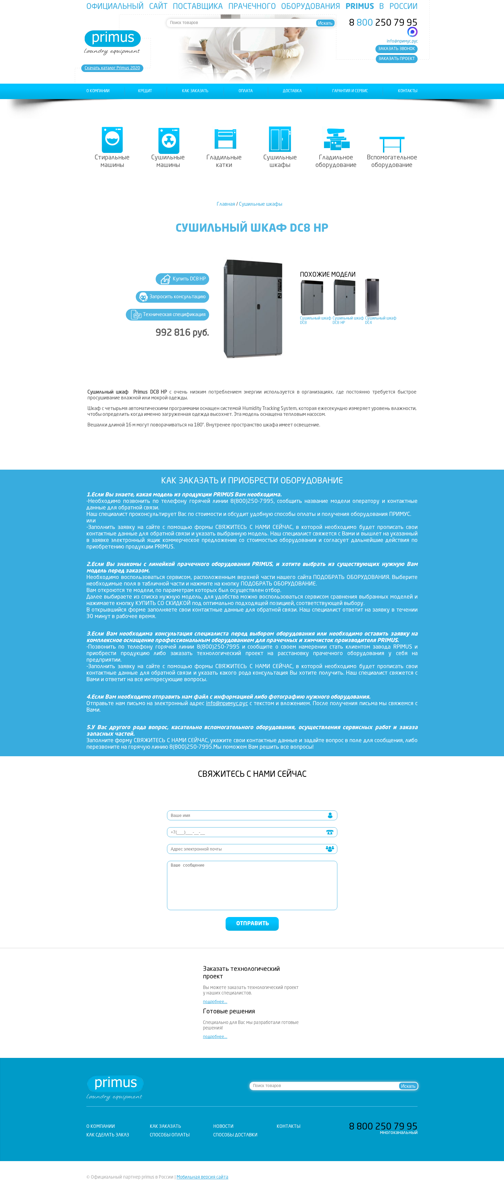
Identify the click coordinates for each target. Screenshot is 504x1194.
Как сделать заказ (107, 1135)
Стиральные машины (112, 161)
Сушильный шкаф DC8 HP (348, 321)
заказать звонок (396, 49)
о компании (97, 91)
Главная (226, 204)
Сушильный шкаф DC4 (380, 321)
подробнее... (215, 1002)
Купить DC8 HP (189, 279)
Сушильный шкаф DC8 (315, 321)
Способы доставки (235, 1135)
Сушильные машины (168, 161)
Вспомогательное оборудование (392, 161)
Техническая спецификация (174, 314)
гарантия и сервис (350, 91)
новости (223, 1126)
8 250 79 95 (383, 23)
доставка (292, 91)
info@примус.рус (402, 41)
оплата (246, 91)
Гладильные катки (224, 161)
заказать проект (397, 59)
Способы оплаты (170, 1135)
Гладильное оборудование (336, 161)
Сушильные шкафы (280, 161)
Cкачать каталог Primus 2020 (112, 68)
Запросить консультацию (177, 296)
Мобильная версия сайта (202, 1177)
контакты (408, 91)
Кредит (145, 91)
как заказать (195, 91)
